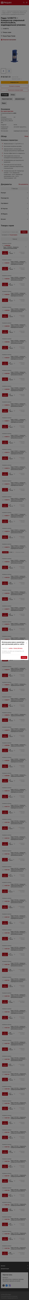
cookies (10, 648)
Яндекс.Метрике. (18, 648)
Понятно (24, 657)
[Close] (26, 643)
